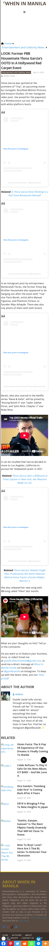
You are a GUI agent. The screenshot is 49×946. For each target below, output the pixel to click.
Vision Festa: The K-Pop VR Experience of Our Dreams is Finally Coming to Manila (32, 750)
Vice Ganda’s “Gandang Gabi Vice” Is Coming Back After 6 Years (31, 789)
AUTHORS (16, 935)
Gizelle (19, 694)
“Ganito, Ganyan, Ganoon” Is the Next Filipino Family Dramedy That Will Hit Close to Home (31, 827)
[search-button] (44, 760)
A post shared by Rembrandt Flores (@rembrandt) (24, 386)
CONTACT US (28, 938)
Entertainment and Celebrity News (16, 72)
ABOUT (28, 935)
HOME (5, 935)
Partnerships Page (37, 917)
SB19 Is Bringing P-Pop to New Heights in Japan (32, 805)
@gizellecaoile (12, 671)
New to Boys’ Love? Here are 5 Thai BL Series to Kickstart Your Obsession (32, 850)
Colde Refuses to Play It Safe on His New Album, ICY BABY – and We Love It (32, 771)
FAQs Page (23, 920)
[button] (6, 938)
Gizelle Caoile (9, 76)
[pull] (24, 12)
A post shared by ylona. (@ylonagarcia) (24, 183)
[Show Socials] (38, 939)
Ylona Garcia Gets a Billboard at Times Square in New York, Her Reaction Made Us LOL (24, 479)
